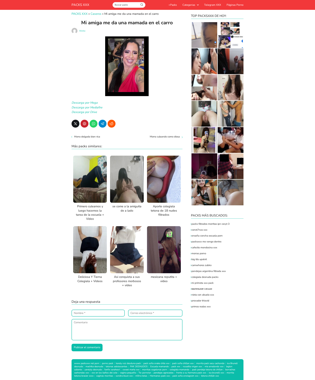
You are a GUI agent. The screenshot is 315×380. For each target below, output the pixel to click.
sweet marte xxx (131, 369)
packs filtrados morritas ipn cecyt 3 (210, 224)
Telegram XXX (212, 5)
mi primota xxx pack (202, 283)
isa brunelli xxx (216, 372)
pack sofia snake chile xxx (156, 363)
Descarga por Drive (84, 112)
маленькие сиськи (201, 288)
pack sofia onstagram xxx (185, 375)
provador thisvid (200, 300)
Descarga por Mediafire (87, 107)
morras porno (198, 253)
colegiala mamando (179, 369)
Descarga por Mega (85, 103)
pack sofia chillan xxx (183, 363)
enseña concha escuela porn (207, 235)
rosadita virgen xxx (192, 366)
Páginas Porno (235, 5)
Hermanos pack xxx (160, 375)
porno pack (107, 363)
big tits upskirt (199, 259)
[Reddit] (112, 124)
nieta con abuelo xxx (202, 294)
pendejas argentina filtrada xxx (208, 271)
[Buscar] (141, 4)
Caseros (96, 14)
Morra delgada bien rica (87, 136)
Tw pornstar (144, 372)
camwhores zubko (201, 265)
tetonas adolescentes (116, 366)
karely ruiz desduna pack (128, 363)
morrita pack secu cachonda (210, 363)
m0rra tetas (141, 375)
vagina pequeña (128, 372)
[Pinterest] (84, 124)
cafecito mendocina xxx (204, 247)
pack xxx (175, 366)
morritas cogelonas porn (154, 369)
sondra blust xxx (124, 375)
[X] (75, 124)
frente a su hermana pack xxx (191, 372)
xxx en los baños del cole (104, 372)
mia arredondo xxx (214, 366)
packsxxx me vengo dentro (206, 241)
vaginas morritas (104, 375)
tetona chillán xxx (210, 375)
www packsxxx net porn (86, 363)
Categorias (188, 5)
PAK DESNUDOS (139, 366)
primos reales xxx (201, 306)
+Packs (172, 5)
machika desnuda (94, 366)
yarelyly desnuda (93, 369)
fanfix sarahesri (112, 369)
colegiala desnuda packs (204, 277)
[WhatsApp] (93, 124)
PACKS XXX (80, 5)
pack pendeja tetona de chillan (207, 369)
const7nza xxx (199, 229)
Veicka (82, 30)
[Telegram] (102, 124)
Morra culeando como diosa (165, 136)
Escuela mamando (159, 366)
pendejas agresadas (164, 372)
